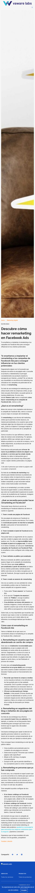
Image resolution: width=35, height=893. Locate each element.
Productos (22, 873)
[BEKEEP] (17, 3)
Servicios (4, 873)
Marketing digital (12, 320)
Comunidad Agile (24, 885)
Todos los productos (25, 877)
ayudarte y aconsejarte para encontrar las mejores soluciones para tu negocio (17, 829)
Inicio (3, 320)
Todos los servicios (7, 877)
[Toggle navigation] (32, 7)
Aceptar (24, 890)
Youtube (4, 841)
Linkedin (9, 841)
